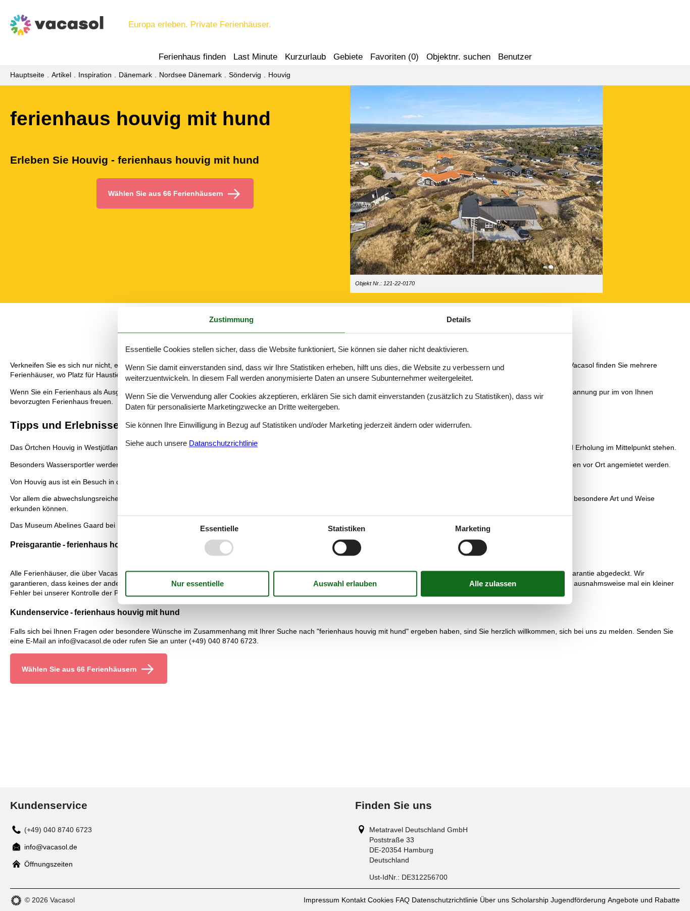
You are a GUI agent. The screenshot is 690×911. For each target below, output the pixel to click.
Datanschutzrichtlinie (223, 443)
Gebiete (348, 57)
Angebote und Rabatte (644, 900)
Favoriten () (394, 57)
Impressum (321, 900)
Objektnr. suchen (458, 57)
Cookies (380, 900)
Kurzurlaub (305, 57)
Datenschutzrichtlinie (445, 900)
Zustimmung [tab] (231, 319)
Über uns (494, 900)
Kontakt (353, 900)
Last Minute (255, 57)
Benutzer (515, 57)
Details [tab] (459, 319)
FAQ (403, 900)
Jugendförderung (578, 900)
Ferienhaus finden (192, 57)
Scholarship (530, 900)
